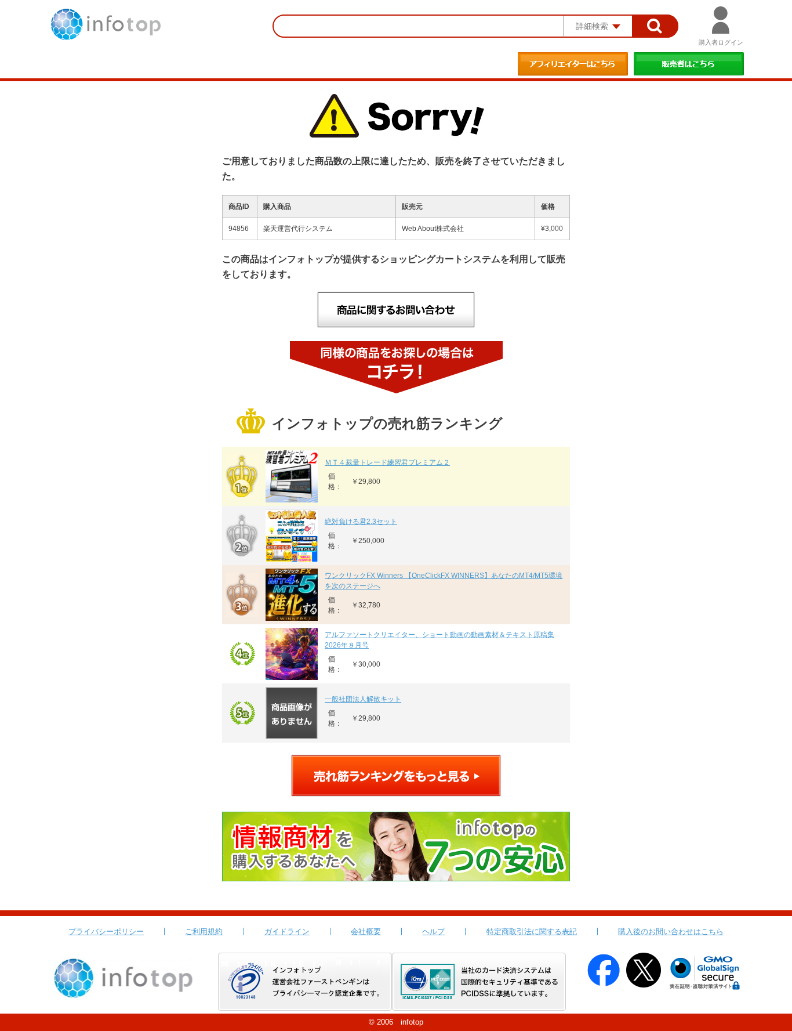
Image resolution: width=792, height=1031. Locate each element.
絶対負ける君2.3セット (361, 522)
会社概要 (366, 931)
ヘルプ (433, 931)
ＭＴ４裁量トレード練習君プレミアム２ (387, 462)
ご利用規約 (204, 931)
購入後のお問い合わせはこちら (671, 931)
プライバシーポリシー (106, 931)
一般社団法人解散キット (363, 699)
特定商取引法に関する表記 (531, 931)
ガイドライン (287, 931)
